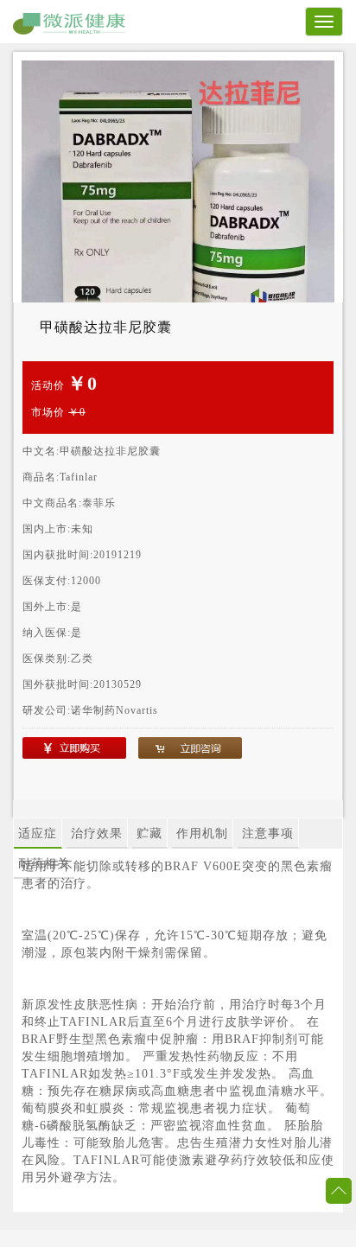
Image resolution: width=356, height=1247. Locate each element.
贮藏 (149, 833)
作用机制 (202, 833)
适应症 (37, 833)
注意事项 (268, 833)
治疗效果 (97, 833)
